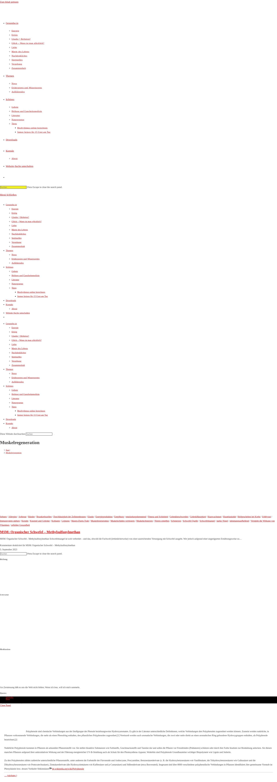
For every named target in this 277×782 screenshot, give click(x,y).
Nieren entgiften (162, 521)
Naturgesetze (17, 284)
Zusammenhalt (18, 246)
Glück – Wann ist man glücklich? (27, 221)
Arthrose (22, 516)
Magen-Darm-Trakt (80, 521)
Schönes (9, 267)
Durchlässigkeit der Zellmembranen (69, 516)
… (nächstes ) (10, 775)
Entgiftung (119, 516)
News (14, 255)
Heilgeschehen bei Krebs (249, 516)
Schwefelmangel (207, 521)
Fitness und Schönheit (158, 516)
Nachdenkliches (19, 234)
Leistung (66, 521)
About (14, 309)
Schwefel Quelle (190, 521)
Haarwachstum (214, 516)
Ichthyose (266, 516)
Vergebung (16, 242)
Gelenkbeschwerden (179, 516)
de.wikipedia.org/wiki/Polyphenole (68, 769)
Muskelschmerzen (144, 521)
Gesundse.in (11, 205)
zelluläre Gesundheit (20, 525)
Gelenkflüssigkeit (198, 516)
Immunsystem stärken (10, 521)
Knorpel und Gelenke (40, 521)
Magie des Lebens (20, 230)
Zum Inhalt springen (9, 2)
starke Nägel (222, 521)
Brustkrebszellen (44, 516)
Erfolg (14, 213)
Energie (15, 209)
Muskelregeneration (13, 453)
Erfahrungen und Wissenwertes (26, 259)
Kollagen (56, 521)
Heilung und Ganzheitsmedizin (26, 275)
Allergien (12, 516)
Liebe (14, 225)
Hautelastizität (229, 516)
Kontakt (9, 304)
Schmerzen (176, 521)
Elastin (91, 516)
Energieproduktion (104, 516)
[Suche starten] (54, 434)
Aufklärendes (18, 263)
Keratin (24, 521)
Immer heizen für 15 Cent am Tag (32, 296)
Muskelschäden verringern (123, 521)
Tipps (14, 288)
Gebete (15, 271)
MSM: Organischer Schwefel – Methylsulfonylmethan (40, 532)
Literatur (15, 280)
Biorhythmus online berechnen (31, 292)
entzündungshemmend (136, 516)
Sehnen (3, 516)
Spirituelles (16, 238)
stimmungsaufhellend (239, 521)
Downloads (11, 300)
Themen (9, 250)
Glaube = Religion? (20, 217)
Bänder (31, 516)
